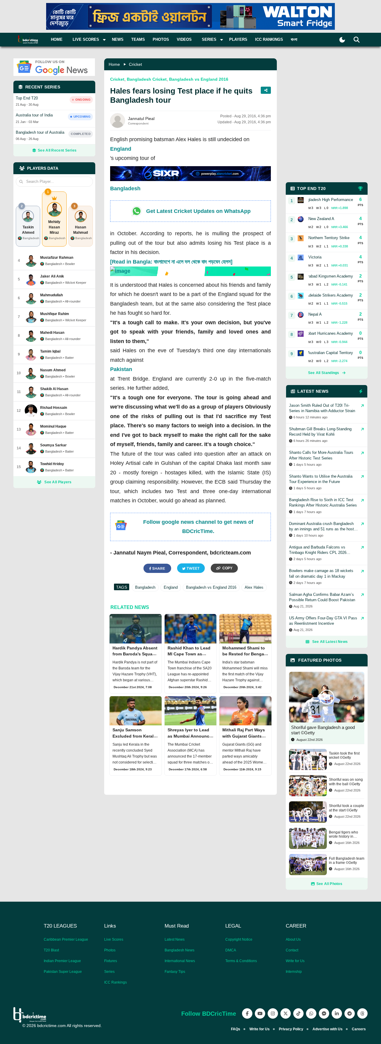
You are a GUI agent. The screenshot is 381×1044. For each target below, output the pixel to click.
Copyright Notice (238, 939)
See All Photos (329, 884)
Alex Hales (254, 587)
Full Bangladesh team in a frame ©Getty (346, 860)
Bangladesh (125, 188)
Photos (161, 39)
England (120, 149)
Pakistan (121, 369)
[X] (285, 1013)
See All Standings (323, 373)
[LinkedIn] (337, 1013)
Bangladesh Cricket (147, 79)
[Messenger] (324, 1013)
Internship (294, 972)
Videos (184, 39)
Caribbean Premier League (66, 939)
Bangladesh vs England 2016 (198, 79)
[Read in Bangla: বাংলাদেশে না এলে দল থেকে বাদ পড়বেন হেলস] (171, 262)
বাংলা (294, 39)
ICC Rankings (269, 39)
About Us (293, 939)
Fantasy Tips (175, 972)
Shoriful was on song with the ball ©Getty (346, 781)
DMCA (230, 950)
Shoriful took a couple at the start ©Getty (346, 808)
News (118, 39)
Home (57, 39)
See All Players (58, 482)
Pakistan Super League (63, 972)
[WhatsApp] (311, 1013)
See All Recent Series (57, 150)
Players (238, 39)
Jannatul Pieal (141, 118)
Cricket (135, 64)
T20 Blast (51, 950)
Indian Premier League (62, 961)
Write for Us (295, 961)
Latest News (175, 939)
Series (109, 972)
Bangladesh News (179, 950)
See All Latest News (330, 642)
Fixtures (110, 961)
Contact (292, 950)
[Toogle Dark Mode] (342, 39)
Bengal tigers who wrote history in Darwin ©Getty (343, 834)
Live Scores (113, 939)
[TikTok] (298, 1013)
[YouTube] (260, 1013)
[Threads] (362, 1013)
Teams (138, 39)
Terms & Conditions (241, 961)
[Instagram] (273, 1013)
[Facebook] (247, 1013)
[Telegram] (349, 1013)
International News (180, 961)
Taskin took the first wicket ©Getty (344, 755)
